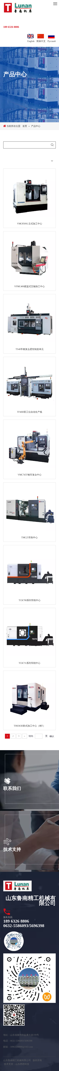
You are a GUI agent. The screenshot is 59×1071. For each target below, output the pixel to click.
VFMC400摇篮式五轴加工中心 (29, 286)
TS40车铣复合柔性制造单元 (30, 349)
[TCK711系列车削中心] (29, 635)
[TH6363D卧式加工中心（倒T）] (29, 697)
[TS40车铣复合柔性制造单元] (29, 321)
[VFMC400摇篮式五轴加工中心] (29, 258)
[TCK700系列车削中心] (29, 572)
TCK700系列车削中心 (29, 600)
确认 (51, 736)
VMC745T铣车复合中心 (29, 475)
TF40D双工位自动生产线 (29, 412)
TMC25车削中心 (29, 537)
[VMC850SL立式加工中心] (29, 195)
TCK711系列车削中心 (29, 663)
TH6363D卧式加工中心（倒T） (29, 726)
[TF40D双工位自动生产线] (29, 384)
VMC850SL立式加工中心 (29, 223)
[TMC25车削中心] (29, 509)
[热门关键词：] (52, 145)
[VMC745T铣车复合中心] (29, 446)
